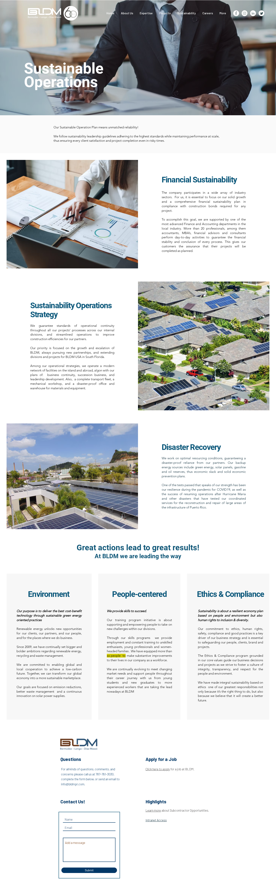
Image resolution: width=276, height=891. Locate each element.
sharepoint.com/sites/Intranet (179, 826)
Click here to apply (158, 769)
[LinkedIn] (253, 13)
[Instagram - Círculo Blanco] (244, 13)
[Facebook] (236, 13)
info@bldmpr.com (72, 784)
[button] (165, 13)
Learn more (153, 810)
